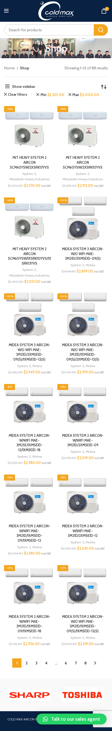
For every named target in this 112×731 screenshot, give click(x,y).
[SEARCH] (101, 30)
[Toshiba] (29, 695)
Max (85, 95)
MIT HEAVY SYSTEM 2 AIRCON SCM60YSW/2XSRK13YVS (29, 162)
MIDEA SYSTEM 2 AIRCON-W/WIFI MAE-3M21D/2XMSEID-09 (83, 440)
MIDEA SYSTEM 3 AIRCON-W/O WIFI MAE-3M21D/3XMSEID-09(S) (83, 254)
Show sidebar (23, 86)
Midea (90, 265)
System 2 (29, 174)
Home (9, 68)
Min (52, 95)
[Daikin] (82, 695)
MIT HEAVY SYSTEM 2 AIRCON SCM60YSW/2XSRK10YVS (82, 162)
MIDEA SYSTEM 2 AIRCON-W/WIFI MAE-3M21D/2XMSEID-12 (83, 531)
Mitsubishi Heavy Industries (29, 179)
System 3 (77, 265)
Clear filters (17, 94)
